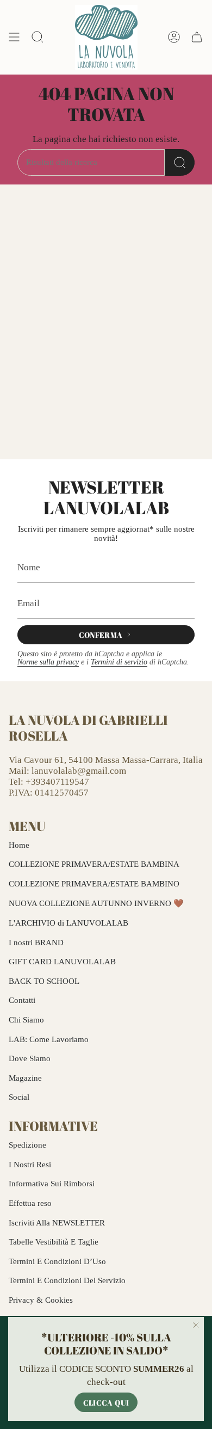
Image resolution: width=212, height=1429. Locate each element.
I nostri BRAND (36, 942)
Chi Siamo (26, 1019)
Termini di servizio (119, 662)
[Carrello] (196, 37)
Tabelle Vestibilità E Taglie (53, 1241)
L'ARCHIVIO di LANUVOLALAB (68, 923)
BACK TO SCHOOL (44, 981)
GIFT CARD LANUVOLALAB (62, 961)
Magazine (25, 1078)
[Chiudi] (196, 1325)
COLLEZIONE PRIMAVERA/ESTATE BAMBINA (94, 864)
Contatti (22, 1000)
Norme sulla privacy (48, 662)
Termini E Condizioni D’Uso (57, 1261)
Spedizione (27, 1145)
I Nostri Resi (30, 1164)
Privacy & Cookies (41, 1300)
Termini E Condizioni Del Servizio (67, 1280)
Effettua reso (30, 1203)
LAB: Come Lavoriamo (49, 1039)
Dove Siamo (30, 1058)
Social (19, 1097)
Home (19, 845)
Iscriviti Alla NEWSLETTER (57, 1222)
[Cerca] (180, 162)
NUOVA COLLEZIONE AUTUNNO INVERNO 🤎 (96, 903)
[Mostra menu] (14, 37)
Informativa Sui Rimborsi (52, 1183)
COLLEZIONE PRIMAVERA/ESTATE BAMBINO (94, 883)
